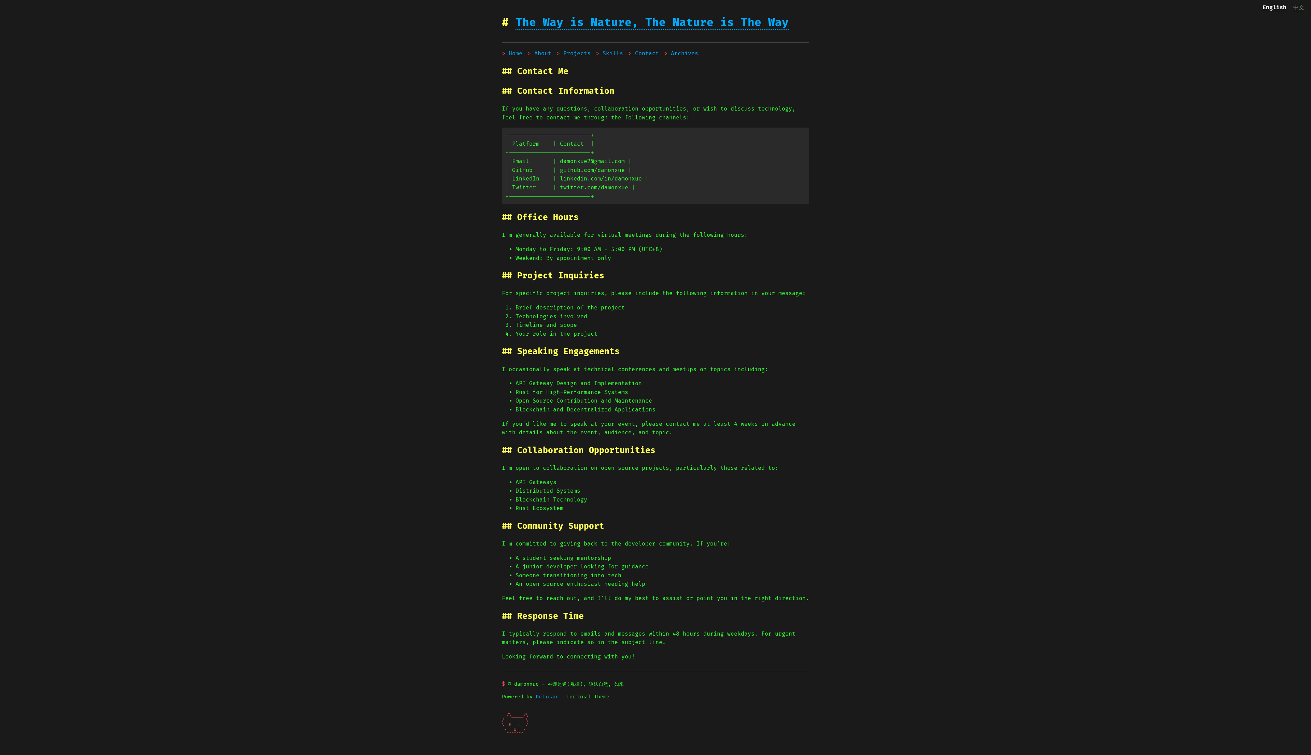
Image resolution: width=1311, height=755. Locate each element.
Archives (684, 53)
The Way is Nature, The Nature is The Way (652, 22)
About (542, 53)
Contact (647, 53)
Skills (613, 53)
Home (515, 53)
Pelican (546, 697)
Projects (577, 53)
